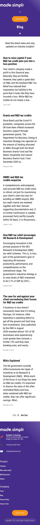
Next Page (24, 415)
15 (18, 415)
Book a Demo (20, 19)
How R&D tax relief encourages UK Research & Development (19, 237)
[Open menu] (20, 12)
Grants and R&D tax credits (17, 115)
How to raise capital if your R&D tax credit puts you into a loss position (19, 60)
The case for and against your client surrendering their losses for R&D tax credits (20, 299)
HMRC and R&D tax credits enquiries (13, 179)
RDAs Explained (11, 360)
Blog (20, 27)
